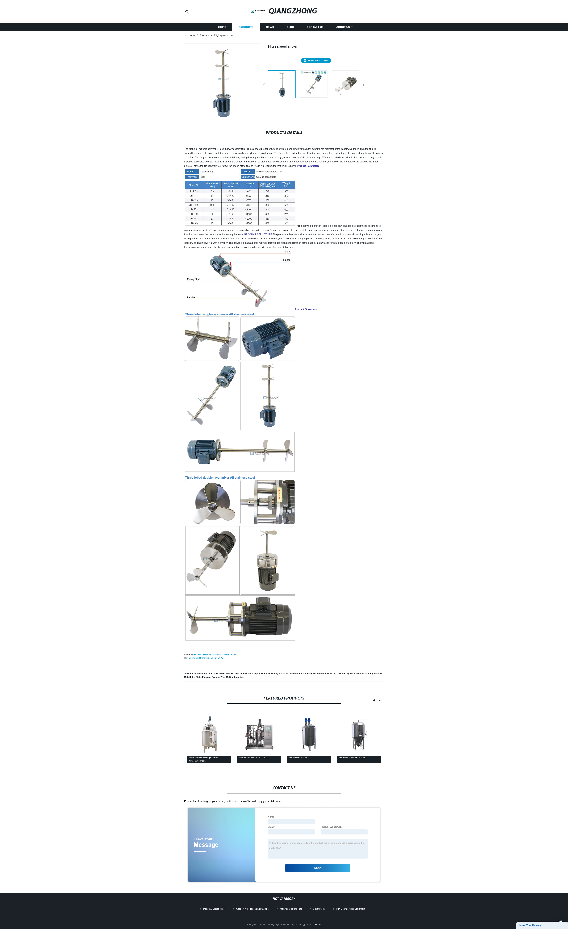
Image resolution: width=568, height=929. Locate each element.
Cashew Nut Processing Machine (252, 909)
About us (343, 27)
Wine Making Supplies (232, 677)
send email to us (318, 60)
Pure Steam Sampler (224, 673)
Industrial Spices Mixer (214, 909)
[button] (187, 12)
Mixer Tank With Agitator (342, 673)
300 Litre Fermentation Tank (198, 673)
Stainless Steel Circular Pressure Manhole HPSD (215, 655)
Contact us (315, 27)
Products (246, 27)
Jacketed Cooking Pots (291, 909)
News (270, 27)
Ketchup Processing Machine (314, 673)
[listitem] (284, 83)
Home (222, 27)
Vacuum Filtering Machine (369, 673)
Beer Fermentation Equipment (250, 673)
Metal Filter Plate (192, 677)
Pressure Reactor (210, 677)
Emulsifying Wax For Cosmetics (282, 673)
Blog (290, 27)
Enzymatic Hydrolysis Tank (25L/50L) (206, 658)
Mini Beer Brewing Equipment (350, 909)
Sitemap (318, 924)
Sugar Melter (319, 909)
